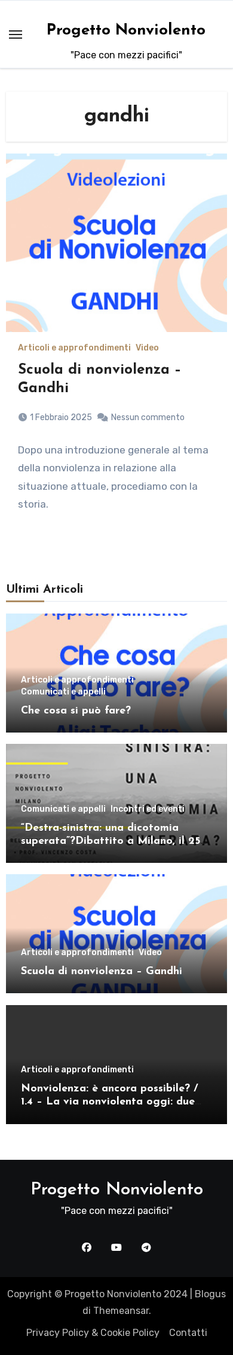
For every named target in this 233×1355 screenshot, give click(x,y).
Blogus (210, 1294)
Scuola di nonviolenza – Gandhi (101, 971)
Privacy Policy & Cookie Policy (93, 1332)
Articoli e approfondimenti (74, 348)
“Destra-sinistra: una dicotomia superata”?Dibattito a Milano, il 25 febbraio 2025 (110, 841)
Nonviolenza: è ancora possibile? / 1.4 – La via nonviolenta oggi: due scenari (109, 1102)
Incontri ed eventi (148, 809)
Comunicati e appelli (63, 692)
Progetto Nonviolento (126, 31)
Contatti (188, 1332)
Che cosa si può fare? (76, 711)
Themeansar (121, 1310)
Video (147, 348)
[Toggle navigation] (15, 34)
